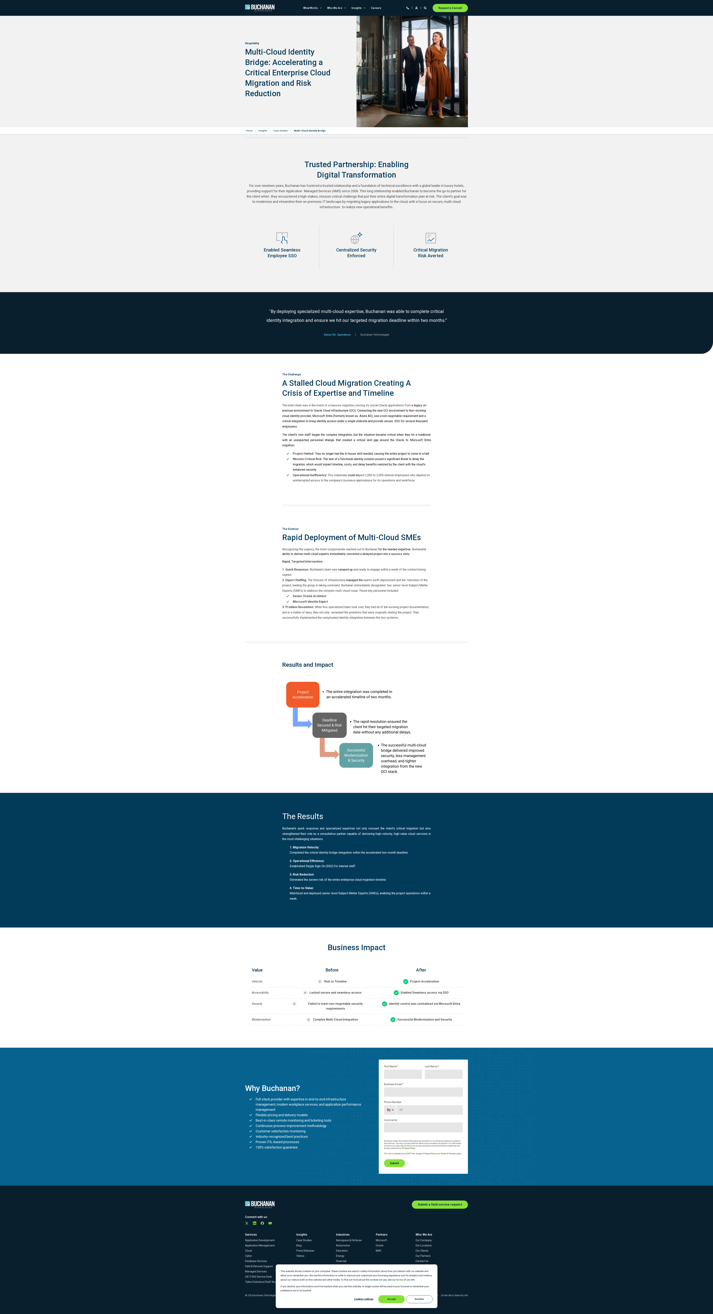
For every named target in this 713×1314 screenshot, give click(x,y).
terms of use (403, 1279)
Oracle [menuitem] (379, 1245)
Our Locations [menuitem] (424, 1245)
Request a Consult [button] (450, 8)
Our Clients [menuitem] (422, 1250)
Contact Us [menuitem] (422, 1261)
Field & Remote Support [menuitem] (259, 1266)
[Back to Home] (259, 8)
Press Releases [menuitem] (305, 1250)
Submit (394, 1163)
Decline (419, 1299)
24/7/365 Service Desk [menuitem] (258, 1276)
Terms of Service (448, 1154)
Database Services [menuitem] (256, 1261)
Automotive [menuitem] (343, 1245)
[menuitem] (321, 8)
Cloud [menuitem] (248, 1250)
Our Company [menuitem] (424, 1240)
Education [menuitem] (342, 1250)
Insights (263, 130)
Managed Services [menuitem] (256, 1271)
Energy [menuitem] (340, 1255)
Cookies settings (363, 1299)
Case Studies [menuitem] (304, 1240)
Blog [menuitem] (299, 1245)
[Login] (416, 7)
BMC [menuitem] (378, 1250)
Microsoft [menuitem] (381, 1240)
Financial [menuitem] (341, 1261)
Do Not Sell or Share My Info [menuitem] (454, 1295)
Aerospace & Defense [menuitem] (349, 1240)
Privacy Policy (408, 1148)
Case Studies (281, 130)
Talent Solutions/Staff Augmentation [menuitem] (267, 1281)
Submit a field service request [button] (440, 1204)
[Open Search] (425, 7)
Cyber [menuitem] (248, 1255)
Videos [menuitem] (300, 1255)
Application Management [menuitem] (260, 1245)
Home (249, 130)
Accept (391, 1299)
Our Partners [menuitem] (423, 1255)
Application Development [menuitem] (260, 1240)
